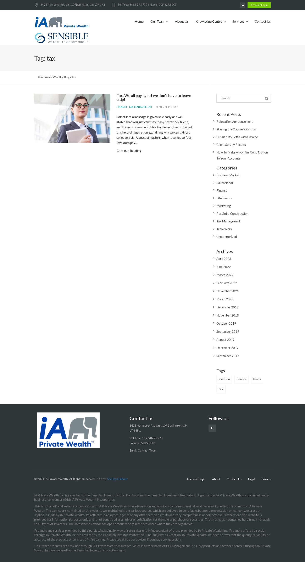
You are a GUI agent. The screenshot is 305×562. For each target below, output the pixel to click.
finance (241, 379)
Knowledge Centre (209, 21)
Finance (122, 107)
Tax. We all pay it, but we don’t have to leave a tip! (154, 97)
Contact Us (263, 21)
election (224, 379)
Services (238, 21)
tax (221, 389)
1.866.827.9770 (152, 438)
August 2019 (225, 339)
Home (139, 21)
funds (257, 379)
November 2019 (227, 315)
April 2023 (223, 258)
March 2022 (224, 275)
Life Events (224, 198)
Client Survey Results (231, 144)
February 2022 (226, 283)
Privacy (266, 479)
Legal (251, 479)
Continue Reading (129, 150)
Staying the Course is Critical (236, 129)
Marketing (223, 206)
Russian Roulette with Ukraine (237, 137)
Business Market (227, 175)
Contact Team (147, 450)
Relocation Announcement (234, 121)
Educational (224, 183)
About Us (182, 21)
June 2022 (223, 267)
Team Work (224, 229)
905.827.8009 (147, 443)
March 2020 (224, 299)
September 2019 (227, 331)
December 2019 (227, 307)
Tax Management (140, 107)
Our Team (157, 21)
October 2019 (226, 323)
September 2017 (227, 356)
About (216, 479)
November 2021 (227, 291)
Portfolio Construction (232, 213)
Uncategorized (226, 236)
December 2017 (227, 348)
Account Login (259, 5)
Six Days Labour (117, 479)
